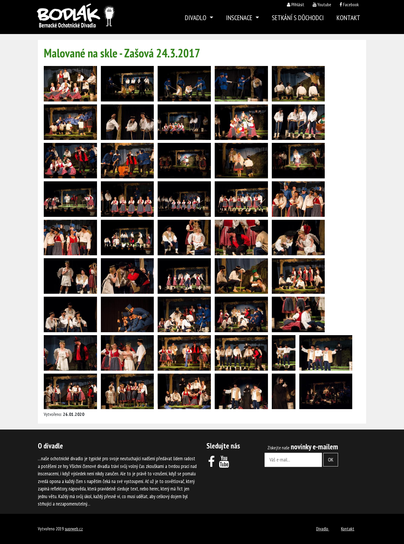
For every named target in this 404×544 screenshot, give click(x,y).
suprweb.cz (74, 529)
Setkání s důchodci (298, 17)
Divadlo (322, 529)
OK (330, 459)
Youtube (324, 4)
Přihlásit (297, 4)
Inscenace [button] (240, 17)
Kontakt (348, 17)
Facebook (351, 4)
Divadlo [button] (196, 17)
